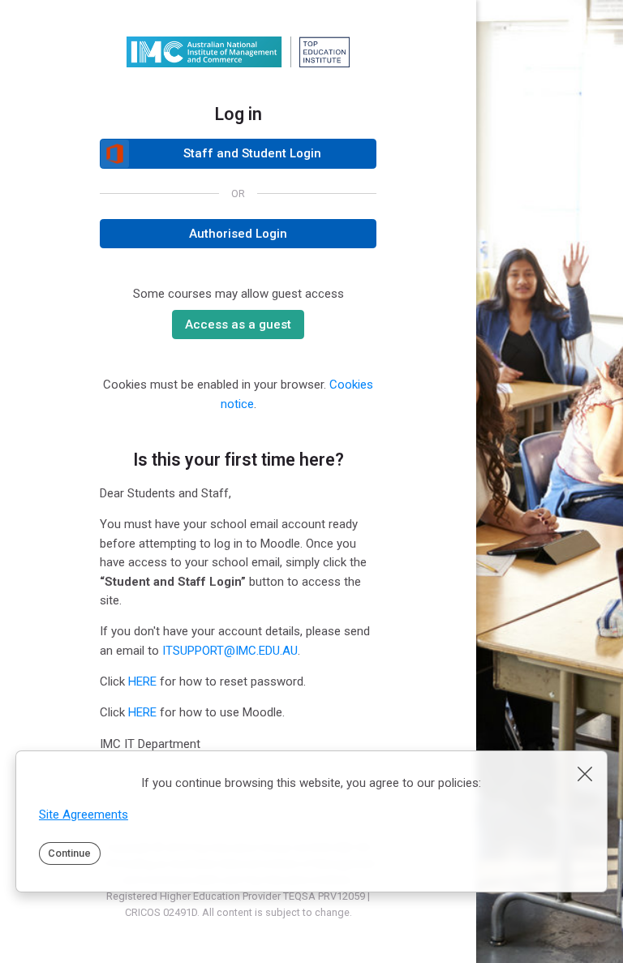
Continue (69, 853)
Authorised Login (238, 233)
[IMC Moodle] (238, 52)
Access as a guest (238, 324)
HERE (142, 681)
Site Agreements (83, 814)
